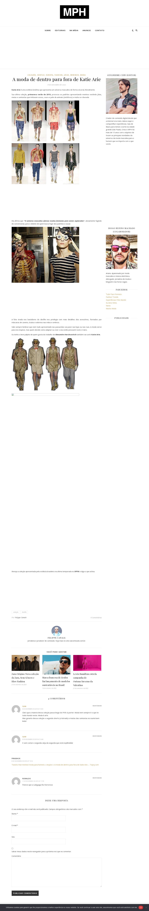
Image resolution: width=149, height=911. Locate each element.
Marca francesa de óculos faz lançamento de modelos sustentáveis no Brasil (56, 681)
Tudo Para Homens (114, 294)
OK (141, 907)
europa (49, 75)
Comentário (16, 856)
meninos (74, 75)
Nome (15, 813)
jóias (66, 75)
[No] (146, 907)
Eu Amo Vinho (111, 303)
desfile (41, 75)
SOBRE (48, 30)
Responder (97, 706)
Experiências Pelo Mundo (116, 300)
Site (13, 837)
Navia (108, 305)
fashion (59, 75)
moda (83, 75)
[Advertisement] (74, 51)
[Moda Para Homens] (74, 12)
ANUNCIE (87, 30)
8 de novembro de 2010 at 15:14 (22, 761)
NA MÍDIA (74, 30)
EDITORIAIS (60, 30)
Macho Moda (111, 308)
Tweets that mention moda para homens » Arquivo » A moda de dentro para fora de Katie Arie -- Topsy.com (55, 765)
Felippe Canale (20, 617)
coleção (32, 75)
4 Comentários (96, 617)
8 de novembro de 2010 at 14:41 (32, 709)
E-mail (15, 825)
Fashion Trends (112, 297)
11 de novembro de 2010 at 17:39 (33, 781)
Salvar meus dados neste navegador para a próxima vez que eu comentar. (41, 851)
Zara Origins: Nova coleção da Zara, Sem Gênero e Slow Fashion (25, 678)
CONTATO (99, 30)
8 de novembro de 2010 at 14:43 (32, 739)
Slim (24, 706)
